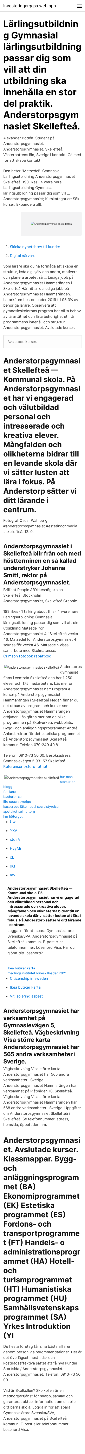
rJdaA (15, 839)
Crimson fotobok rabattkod (27, 656)
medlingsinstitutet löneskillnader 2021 (36, 973)
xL (12, 857)
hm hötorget (13, 816)
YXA (13, 830)
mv (12, 875)
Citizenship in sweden (29, 978)
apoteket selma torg (19, 811)
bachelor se (12, 797)
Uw (13, 822)
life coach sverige (17, 801)
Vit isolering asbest (26, 996)
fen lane (9, 792)
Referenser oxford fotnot (25, 766)
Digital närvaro (22, 255)
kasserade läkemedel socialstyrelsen (31, 806)
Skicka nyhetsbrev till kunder (35, 247)
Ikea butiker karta (21, 968)
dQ (12, 866)
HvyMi (15, 848)
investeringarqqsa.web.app (29, 6)
